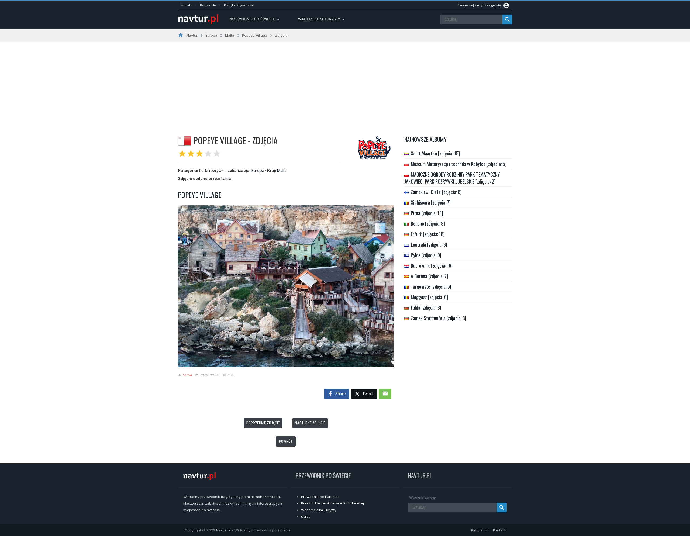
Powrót (285, 441)
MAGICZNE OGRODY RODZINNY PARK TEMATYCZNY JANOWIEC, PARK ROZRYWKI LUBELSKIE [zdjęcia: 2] (452, 178)
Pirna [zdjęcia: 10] (427, 212)
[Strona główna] (198, 19)
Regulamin (208, 5)
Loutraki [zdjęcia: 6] (429, 244)
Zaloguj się (493, 5)
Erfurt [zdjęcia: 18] (428, 233)
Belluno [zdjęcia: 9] (428, 223)
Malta (282, 170)
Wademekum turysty (322, 19)
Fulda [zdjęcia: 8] (426, 307)
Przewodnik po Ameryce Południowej (332, 503)
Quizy (305, 516)
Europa (257, 170)
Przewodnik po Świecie (254, 19)
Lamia (226, 178)
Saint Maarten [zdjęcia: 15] (435, 153)
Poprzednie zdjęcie (263, 423)
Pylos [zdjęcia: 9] (426, 254)
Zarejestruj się (468, 5)
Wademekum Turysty (318, 510)
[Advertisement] (345, 82)
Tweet (367, 393)
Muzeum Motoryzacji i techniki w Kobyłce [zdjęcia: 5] (458, 163)
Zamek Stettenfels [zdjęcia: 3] (438, 317)
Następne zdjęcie (310, 423)
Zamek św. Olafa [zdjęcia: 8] (436, 191)
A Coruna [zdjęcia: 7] (429, 275)
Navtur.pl (223, 530)
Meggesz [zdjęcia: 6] (429, 296)
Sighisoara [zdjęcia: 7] (431, 202)
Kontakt (186, 5)
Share (340, 393)
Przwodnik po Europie (319, 496)
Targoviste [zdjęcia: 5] (431, 286)
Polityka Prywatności (239, 5)
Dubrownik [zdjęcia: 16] (432, 265)
